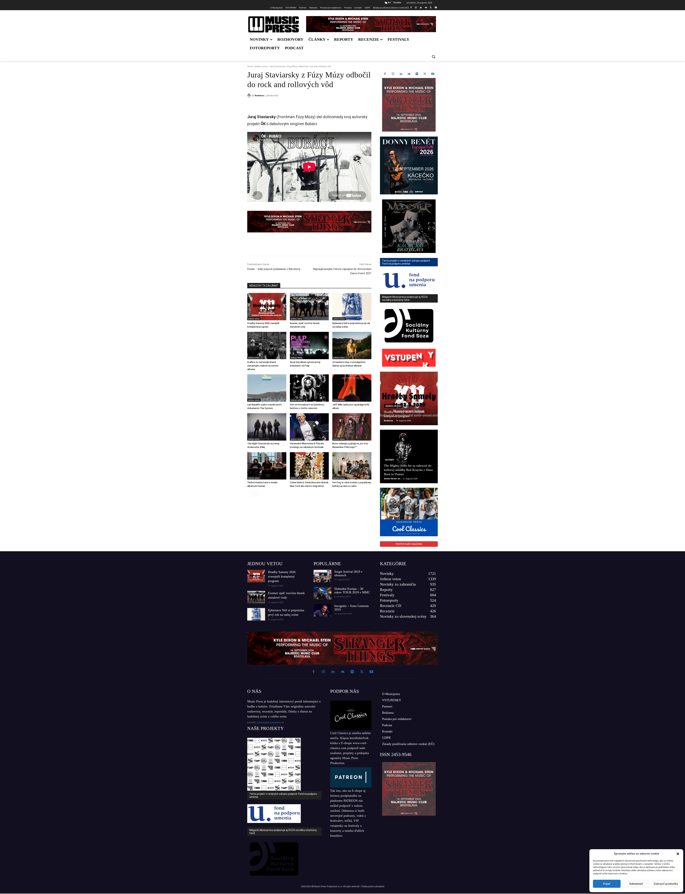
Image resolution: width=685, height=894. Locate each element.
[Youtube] (436, 8)
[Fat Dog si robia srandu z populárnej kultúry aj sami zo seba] (351, 465)
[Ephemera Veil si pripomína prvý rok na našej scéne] (351, 306)
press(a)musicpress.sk (270, 722)
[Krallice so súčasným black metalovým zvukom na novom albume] (266, 345)
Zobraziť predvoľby (666, 883)
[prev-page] (249, 493)
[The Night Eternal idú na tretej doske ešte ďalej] (266, 427)
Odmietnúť (636, 883)
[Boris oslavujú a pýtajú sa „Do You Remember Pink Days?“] (351, 427)
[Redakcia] (249, 95)
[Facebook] (411, 8)
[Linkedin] (421, 8)
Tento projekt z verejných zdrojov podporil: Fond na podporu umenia (283, 795)
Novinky (389, 460)
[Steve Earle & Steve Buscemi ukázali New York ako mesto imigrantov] (309, 465)
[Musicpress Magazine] (273, 24)
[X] (431, 8)
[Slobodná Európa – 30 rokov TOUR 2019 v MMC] (322, 593)
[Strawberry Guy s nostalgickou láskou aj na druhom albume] (351, 345)
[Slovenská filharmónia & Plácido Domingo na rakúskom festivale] (309, 427)
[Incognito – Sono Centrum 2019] (322, 610)
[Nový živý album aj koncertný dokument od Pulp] (309, 345)
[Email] (298, 104)
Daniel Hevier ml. (392, 478)
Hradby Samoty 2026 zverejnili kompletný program (282, 576)
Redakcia (259, 95)
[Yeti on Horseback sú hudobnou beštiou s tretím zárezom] (309, 388)
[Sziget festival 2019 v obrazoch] (322, 576)
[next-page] (255, 493)
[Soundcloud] (426, 8)
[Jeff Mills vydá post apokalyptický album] (351, 388)
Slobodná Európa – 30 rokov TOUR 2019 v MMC (352, 590)
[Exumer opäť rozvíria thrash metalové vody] (309, 306)
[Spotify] (417, 74)
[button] (678, 854)
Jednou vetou (261, 66)
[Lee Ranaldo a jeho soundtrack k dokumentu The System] (266, 388)
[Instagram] (416, 8)
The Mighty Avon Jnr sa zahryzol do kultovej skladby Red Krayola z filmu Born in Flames (408, 470)
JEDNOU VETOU (265, 563)
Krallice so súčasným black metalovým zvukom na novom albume (262, 366)
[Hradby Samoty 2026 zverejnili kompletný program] (266, 306)
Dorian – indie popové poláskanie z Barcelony (273, 269)
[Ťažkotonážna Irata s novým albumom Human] (266, 465)
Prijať (606, 883)
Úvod (249, 66)
